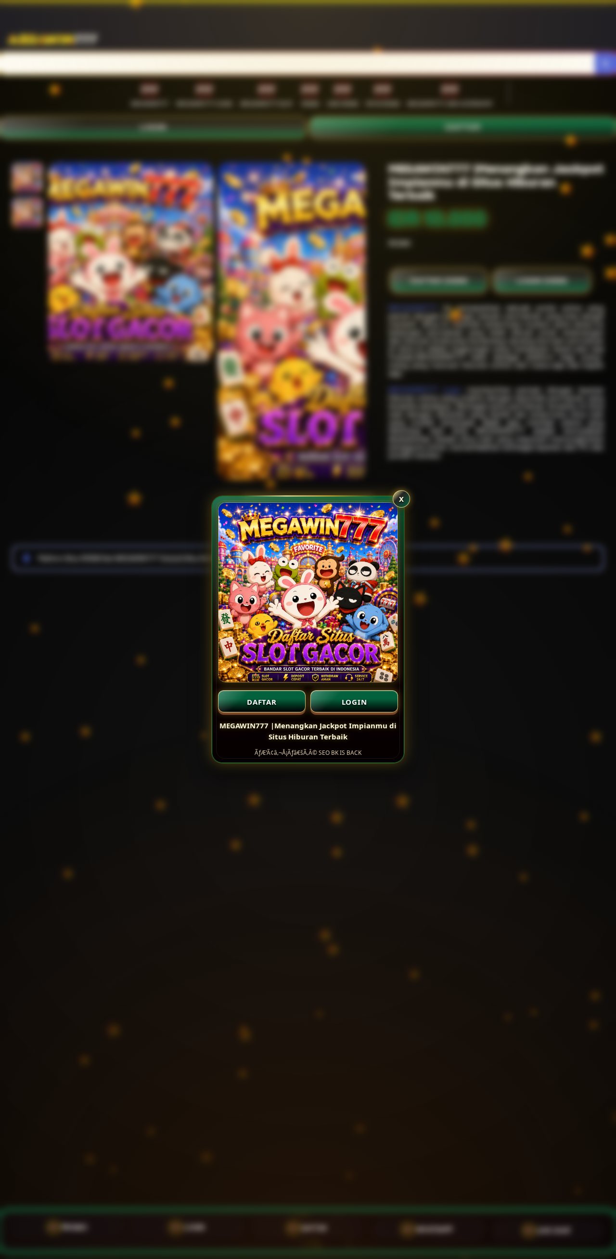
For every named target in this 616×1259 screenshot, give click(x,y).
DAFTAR (262, 702)
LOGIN (354, 702)
